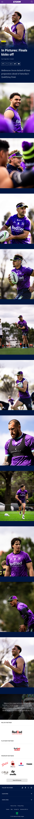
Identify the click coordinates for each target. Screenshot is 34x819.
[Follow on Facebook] (25, 787)
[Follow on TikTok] (22, 787)
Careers (7, 809)
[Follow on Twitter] (28, 787)
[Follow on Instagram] (31, 787)
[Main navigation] (2, 2)
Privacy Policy (21, 805)
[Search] (32, 2)
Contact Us (16, 809)
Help (12, 809)
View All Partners (17, 780)
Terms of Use (13, 805)
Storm (3, 41)
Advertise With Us (24, 809)
